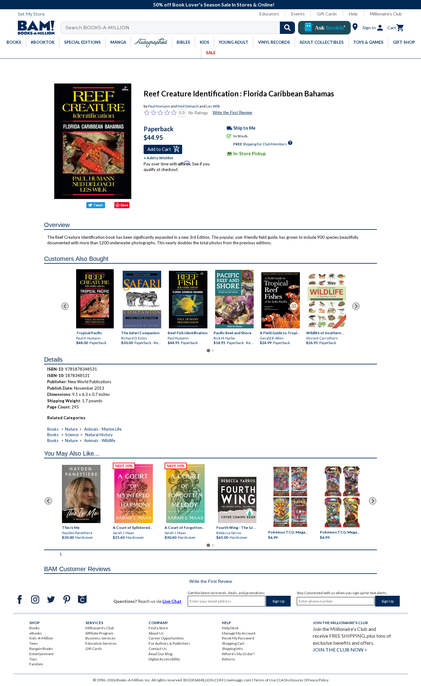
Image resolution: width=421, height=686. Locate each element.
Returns (228, 659)
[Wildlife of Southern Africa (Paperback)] (327, 300)
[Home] (34, 28)
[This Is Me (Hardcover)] (81, 494)
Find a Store (158, 628)
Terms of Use (265, 680)
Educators (269, 13)
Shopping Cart (233, 643)
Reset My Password (238, 638)
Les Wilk (213, 106)
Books (53, 429)
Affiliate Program (99, 633)
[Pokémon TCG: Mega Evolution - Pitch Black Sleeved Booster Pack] (342, 497)
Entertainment (41, 653)
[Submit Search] (287, 28)
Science (72, 434)
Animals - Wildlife (99, 440)
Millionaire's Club (386, 13)
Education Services (101, 643)
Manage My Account (238, 633)
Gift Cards (327, 13)
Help (353, 13)
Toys (33, 659)
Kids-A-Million (41, 638)
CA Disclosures (291, 680)
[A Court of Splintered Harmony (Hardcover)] (133, 493)
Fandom (36, 664)
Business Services (100, 638)
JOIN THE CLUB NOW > (340, 649)
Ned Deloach (188, 106)
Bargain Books (41, 648)
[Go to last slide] (65, 306)
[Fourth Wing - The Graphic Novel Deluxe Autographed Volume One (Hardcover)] (237, 500)
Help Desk (230, 628)
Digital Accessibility (164, 659)
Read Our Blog (160, 653)
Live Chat (172, 601)
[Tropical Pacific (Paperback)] (95, 298)
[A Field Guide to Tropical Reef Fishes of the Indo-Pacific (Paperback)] (280, 300)
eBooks (35, 633)
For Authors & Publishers (169, 643)
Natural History (99, 434)
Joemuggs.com (238, 680)
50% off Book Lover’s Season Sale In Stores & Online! (214, 4)
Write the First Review (232, 112)
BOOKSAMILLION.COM (203, 680)
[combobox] (182, 28)
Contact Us (158, 648)
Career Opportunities (166, 638)
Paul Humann (159, 106)
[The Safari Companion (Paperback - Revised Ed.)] (142, 299)
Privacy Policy (317, 680)
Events (298, 13)
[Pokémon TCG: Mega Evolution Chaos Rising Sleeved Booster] (290, 497)
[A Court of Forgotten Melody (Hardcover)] (185, 493)
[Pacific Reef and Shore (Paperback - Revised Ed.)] (234, 299)
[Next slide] (356, 306)
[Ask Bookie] (324, 28)
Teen (33, 643)
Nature (71, 429)
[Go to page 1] (208, 350)
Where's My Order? (238, 653)
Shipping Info (232, 648)
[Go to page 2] (212, 350)
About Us (156, 633)
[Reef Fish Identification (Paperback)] (188, 299)
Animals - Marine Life (102, 429)
